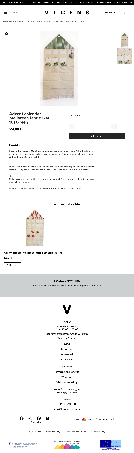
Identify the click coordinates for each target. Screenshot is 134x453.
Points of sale (67, 354)
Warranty (67, 366)
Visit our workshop (67, 382)
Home (6, 22)
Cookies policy (98, 432)
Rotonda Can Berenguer (67, 389)
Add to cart (96, 136)
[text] (67, 169)
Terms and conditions (75, 432)
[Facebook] (21, 418)
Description (15, 145)
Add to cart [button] (12, 265)
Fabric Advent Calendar (22, 22)
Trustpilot (36, 422)
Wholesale (67, 377)
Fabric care (67, 349)
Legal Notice (35, 432)
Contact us (67, 359)
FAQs (67, 343)
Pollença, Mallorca (67, 392)
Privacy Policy (53, 432)
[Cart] (125, 12)
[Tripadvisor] (47, 418)
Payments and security (67, 372)
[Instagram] (30, 418)
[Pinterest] (39, 418)
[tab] (16, 145)
